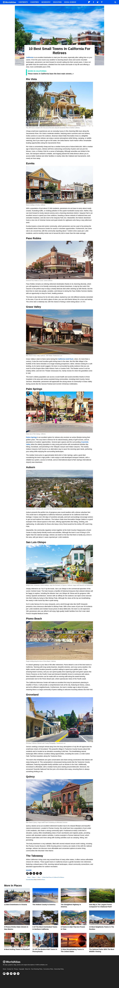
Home (4, 969)
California (29, 57)
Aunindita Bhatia (30, 879)
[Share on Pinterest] (37, 873)
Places (43, 879)
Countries (34, 2)
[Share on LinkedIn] (40, 873)
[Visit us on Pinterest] (14, 973)
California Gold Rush (65, 359)
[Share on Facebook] (30, 873)
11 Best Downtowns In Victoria (15, 904)
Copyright (21, 969)
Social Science (70, 2)
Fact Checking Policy (37, 969)
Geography (46, 2)
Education (57, 2)
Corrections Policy (48, 969)
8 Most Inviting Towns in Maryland (17, 949)
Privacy (16, 969)
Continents (23, 2)
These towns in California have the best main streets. (50, 74)
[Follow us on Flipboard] (4, 973)
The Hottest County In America (43, 904)
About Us (27, 969)
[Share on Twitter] (34, 873)
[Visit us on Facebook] (7, 973)
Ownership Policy (59, 969)
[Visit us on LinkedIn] (18, 973)
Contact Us (10, 969)
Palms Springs (31, 437)
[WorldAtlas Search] (115, 2)
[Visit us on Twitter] (11, 973)
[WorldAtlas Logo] (10, 2)
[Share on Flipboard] (27, 873)
